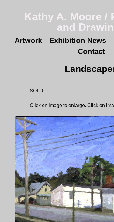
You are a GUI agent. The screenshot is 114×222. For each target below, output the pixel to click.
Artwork (28, 40)
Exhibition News (77, 40)
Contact (91, 51)
